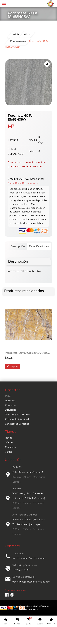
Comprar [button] (12, 366)
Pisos (18, 183)
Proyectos (10, 405)
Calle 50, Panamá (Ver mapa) (27, 472)
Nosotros (10, 400)
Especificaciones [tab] (39, 246)
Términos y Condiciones (17, 414)
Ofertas (9, 442)
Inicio (8, 396)
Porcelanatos (30, 183)
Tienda (8, 437)
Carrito (8, 451)
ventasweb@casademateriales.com (31, 581)
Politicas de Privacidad (17, 419)
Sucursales (10, 409)
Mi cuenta (10, 447)
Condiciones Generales (17, 424)
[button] (47, 64)
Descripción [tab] (18, 246)
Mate (11, 183)
